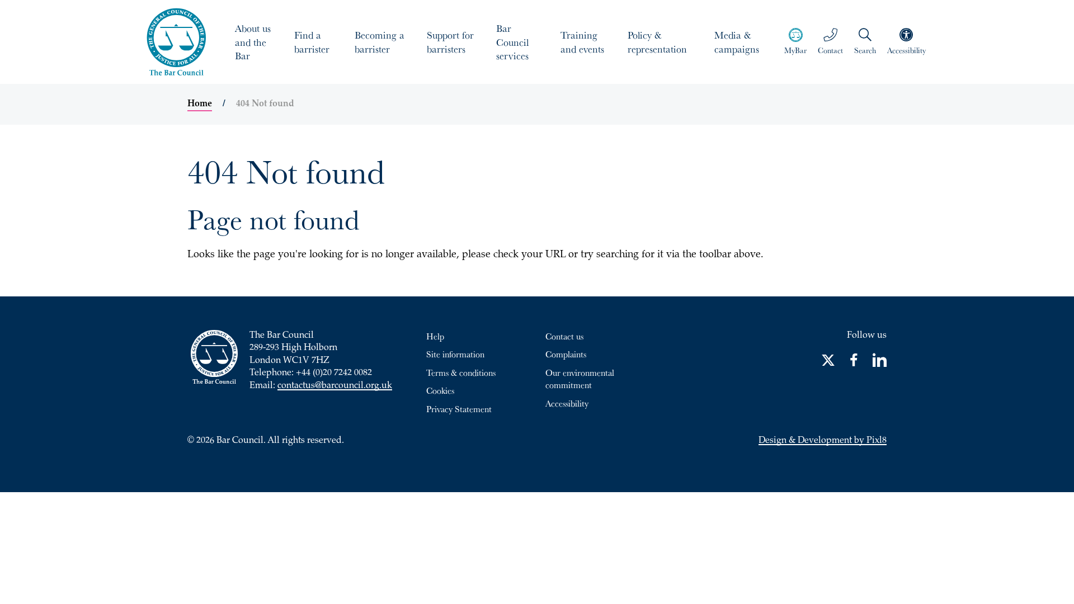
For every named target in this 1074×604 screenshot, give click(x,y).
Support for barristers (450, 41)
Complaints (565, 354)
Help (435, 336)
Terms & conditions (461, 372)
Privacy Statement (459, 409)
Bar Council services (512, 42)
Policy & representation (657, 41)
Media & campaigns (736, 41)
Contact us (564, 336)
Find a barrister (311, 41)
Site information (455, 354)
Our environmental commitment (579, 378)
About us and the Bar (253, 42)
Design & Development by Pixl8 (823, 441)
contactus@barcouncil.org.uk (334, 386)
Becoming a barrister (379, 41)
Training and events (582, 41)
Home (199, 104)
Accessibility (566, 403)
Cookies (440, 390)
